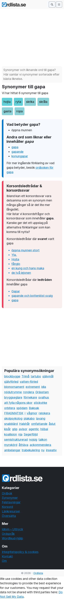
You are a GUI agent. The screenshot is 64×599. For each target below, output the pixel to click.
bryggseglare (13, 397)
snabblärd (11, 424)
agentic (34, 429)
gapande (17, 152)
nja (20, 434)
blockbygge (12, 376)
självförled (11, 382)
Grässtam (42, 392)
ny (43, 450)
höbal (44, 429)
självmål (47, 376)
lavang (40, 418)
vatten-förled (29, 382)
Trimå (25, 376)
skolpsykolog (13, 418)
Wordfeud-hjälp (12, 538)
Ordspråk (8, 534)
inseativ (51, 450)
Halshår (24, 424)
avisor (23, 429)
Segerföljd (31, 434)
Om (4, 561)
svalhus (43, 397)
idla (43, 387)
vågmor (32, 413)
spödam (21, 408)
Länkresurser (11, 511)
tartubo (36, 376)
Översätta (9, 516)
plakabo (29, 418)
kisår (7, 429)
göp (14, 429)
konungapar (19, 156)
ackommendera (40, 445)
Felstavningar (11, 502)
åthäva (23, 445)
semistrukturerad (16, 439)
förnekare (30, 397)
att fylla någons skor (18, 403)
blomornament (14, 387)
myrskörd (10, 445)
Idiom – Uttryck (12, 529)
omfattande (39, 424)
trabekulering (31, 450)
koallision (10, 434)
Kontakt (7, 556)
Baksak (34, 408)
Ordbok (7, 493)
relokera (44, 413)
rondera (28, 392)
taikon (43, 439)
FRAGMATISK (13, 413)
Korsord (7, 507)
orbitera (9, 408)
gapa (14, 147)
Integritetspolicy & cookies (20, 552)
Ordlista (38, 573)
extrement (33, 387)
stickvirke (40, 403)
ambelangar (12, 450)
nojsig (33, 439)
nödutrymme (13, 392)
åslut (52, 424)
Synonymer (10, 498)
